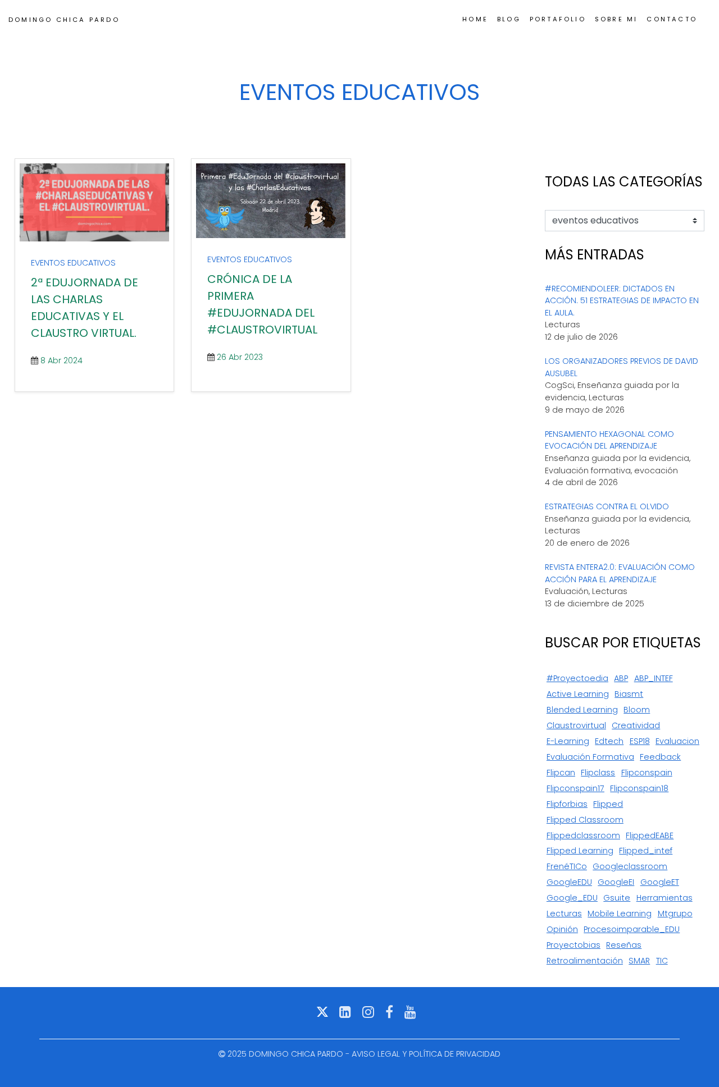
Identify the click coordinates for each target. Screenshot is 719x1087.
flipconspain (646, 772)
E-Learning (568, 741)
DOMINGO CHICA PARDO (64, 19)
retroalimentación (585, 960)
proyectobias (573, 945)
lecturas (564, 913)
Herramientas (664, 897)
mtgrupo (675, 913)
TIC (662, 960)
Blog (509, 19)
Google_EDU (572, 897)
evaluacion (677, 741)
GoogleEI (616, 882)
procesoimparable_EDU (632, 929)
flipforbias (567, 804)
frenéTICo (567, 866)
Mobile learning (620, 913)
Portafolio (558, 19)
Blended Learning (582, 709)
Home (475, 19)
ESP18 (640, 741)
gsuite (616, 897)
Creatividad (636, 725)
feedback (660, 756)
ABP (621, 678)
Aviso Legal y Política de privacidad (426, 1053)
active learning (578, 694)
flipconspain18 (639, 788)
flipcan (561, 772)
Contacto (672, 19)
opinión (562, 929)
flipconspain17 (575, 788)
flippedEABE (650, 835)
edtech (609, 741)
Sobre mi (616, 19)
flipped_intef (645, 850)
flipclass (598, 772)
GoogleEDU (569, 882)
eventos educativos (73, 262)
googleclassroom (630, 866)
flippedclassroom (583, 835)
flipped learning (580, 850)
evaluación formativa (590, 756)
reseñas (623, 945)
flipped (608, 804)
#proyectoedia (577, 678)
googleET (659, 882)
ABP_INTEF (653, 678)
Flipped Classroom (585, 819)
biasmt (629, 694)
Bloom (637, 709)
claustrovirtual (576, 725)
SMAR (639, 960)
